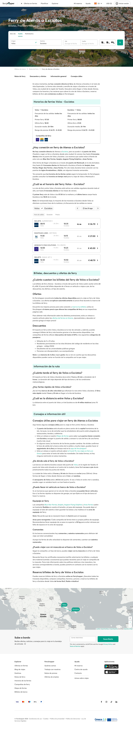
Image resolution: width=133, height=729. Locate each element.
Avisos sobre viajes (82, 678)
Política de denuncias (73, 719)
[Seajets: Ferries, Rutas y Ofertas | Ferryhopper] (47, 139)
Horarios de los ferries (23, 681)
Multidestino (29, 34)
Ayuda (88, 3)
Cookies (45, 719)
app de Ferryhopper (78, 448)
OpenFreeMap (105, 629)
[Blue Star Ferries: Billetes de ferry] (42, 139)
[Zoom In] (130, 622)
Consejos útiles (76, 76)
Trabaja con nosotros (52, 669)
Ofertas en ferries (30, 3)
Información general (58, 76)
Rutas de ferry (33, 69)
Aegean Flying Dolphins (73, 505)
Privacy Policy (107, 644)
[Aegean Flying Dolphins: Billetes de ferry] (38, 139)
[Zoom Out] (130, 626)
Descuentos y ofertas (38, 76)
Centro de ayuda (81, 669)
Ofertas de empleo (51, 677)
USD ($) (109, 3)
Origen (13, 41)
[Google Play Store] (111, 666)
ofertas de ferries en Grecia (62, 318)
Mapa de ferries (63, 436)
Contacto (78, 673)
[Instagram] (106, 702)
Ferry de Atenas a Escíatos (50, 69)
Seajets (60, 505)
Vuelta (20, 34)
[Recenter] (130, 618)
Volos (76, 465)
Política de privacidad (57, 719)
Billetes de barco (20, 69)
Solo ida (13, 34)
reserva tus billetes (79, 307)
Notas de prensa (50, 673)
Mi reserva (78, 3)
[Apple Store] (111, 672)
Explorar (55, 3)
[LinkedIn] (116, 702)
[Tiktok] (111, 702)
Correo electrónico (77, 637)
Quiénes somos (50, 666)
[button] (42, 208)
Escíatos (65, 151)
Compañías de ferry (22, 684)
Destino (42, 41)
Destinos (18, 673)
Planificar (44, 3)
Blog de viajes (20, 669)
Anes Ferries (88, 505)
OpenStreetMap (128, 629)
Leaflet (98, 629)
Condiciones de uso (35, 719)
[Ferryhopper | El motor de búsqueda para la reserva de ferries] (8, 3)
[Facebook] (101, 702)
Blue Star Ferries (51, 505)
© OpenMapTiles (113, 629)
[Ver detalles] (25, 644)
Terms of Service (75, 646)
